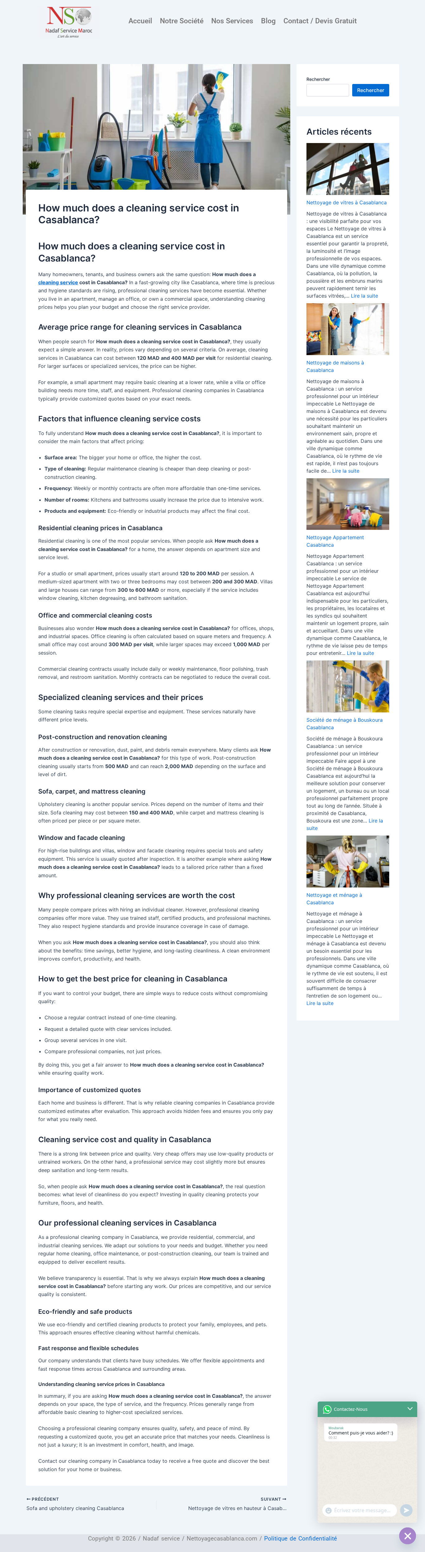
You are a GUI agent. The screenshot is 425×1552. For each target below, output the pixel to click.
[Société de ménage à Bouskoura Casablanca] (347, 686)
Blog (268, 21)
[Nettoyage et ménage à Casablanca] (347, 861)
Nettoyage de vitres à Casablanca (346, 202)
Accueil (140, 21)
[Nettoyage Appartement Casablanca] (347, 504)
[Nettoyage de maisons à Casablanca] (347, 329)
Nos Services (232, 21)
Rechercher (318, 79)
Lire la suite (364, 296)
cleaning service (58, 282)
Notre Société (181, 21)
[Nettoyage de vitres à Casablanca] (347, 169)
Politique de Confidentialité (300, 1538)
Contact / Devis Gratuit (320, 21)
